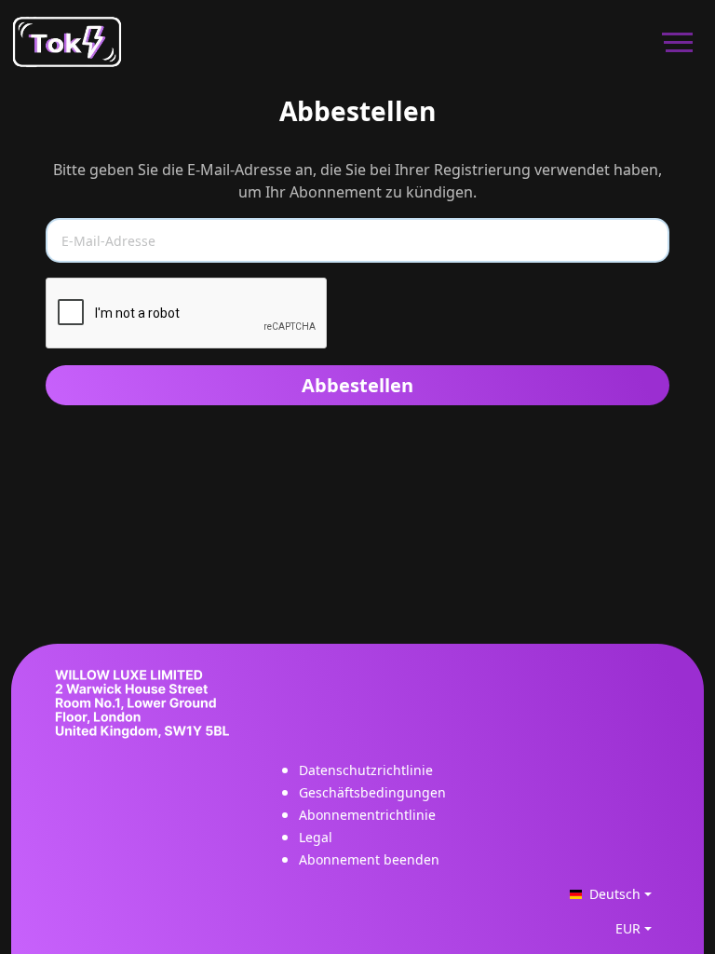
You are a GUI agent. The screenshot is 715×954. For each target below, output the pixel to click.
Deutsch (615, 894)
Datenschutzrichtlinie (366, 770)
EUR (628, 928)
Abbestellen (357, 385)
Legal (315, 837)
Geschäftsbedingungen (372, 792)
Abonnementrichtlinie (367, 815)
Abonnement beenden (369, 859)
